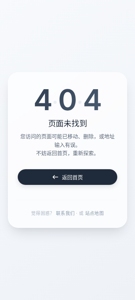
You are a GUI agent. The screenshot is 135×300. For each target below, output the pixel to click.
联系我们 (65, 213)
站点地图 (94, 213)
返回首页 (72, 177)
